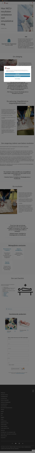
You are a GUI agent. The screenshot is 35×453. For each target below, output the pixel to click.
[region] (17, 74)
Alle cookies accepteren (17, 76)
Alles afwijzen (17, 73)
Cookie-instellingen (17, 78)
